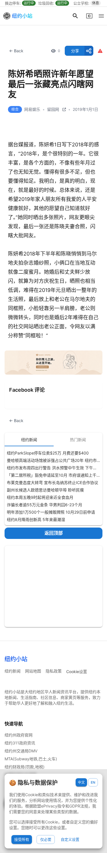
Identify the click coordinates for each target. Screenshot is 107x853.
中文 (81, 782)
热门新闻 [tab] (78, 439)
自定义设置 (70, 839)
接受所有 (21, 839)
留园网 (53, 109)
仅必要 (45, 839)
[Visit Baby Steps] (53, 362)
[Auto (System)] (89, 16)
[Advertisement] (53, 586)
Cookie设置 (76, 671)
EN (93, 782)
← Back (16, 50)
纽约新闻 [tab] (29, 439)
